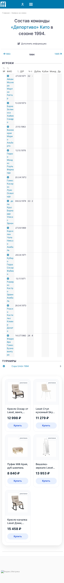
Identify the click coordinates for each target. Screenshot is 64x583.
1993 (8, 54)
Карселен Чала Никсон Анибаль (10, 240)
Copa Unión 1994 (20, 366)
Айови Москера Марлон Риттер (10, 89)
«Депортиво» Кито (30, 27)
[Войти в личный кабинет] (23, 4)
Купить (18, 425)
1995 (57, 54)
